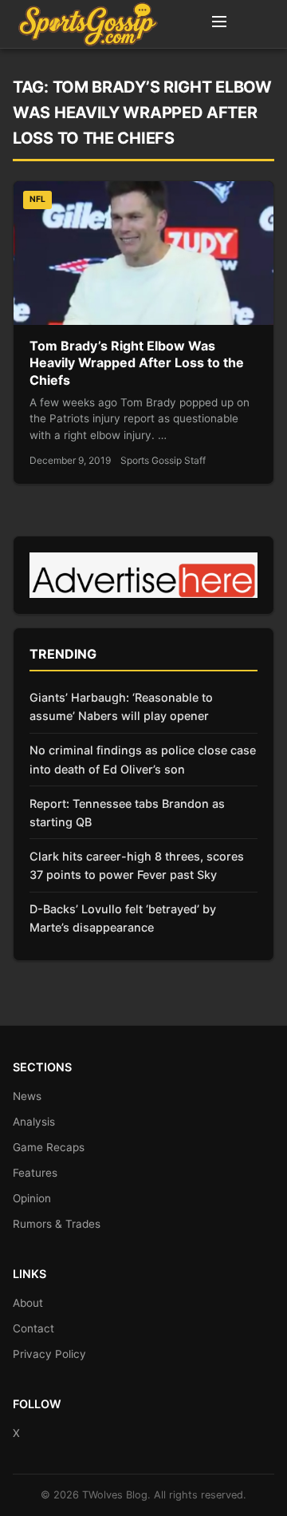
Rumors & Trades (56, 1223)
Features (35, 1172)
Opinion (32, 1198)
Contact (33, 1328)
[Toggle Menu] (219, 24)
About (28, 1302)
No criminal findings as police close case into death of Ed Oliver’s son (142, 759)
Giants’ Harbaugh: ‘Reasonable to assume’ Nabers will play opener (121, 706)
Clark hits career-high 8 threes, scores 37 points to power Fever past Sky (136, 865)
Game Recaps (49, 1147)
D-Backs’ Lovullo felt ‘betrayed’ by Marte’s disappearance (122, 918)
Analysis (34, 1121)
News (27, 1096)
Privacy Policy (49, 1354)
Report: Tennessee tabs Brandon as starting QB (127, 813)
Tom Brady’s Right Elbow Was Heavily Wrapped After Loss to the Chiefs (136, 363)
